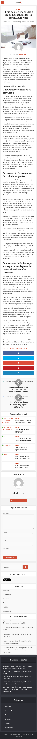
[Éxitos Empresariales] (18, 2)
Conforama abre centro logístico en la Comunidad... (22, 431)
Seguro (26, 348)
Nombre (6, 532)
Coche (6, 348)
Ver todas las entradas (18, 501)
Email (5, 540)
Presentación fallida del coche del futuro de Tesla (22, 457)
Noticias (18, 9)
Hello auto (19, 348)
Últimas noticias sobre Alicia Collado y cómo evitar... (22, 467)
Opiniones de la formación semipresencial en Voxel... (23, 421)
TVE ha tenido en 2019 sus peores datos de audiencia (23, 439)
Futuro (12, 348)
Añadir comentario (28, 22)
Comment (6, 513)
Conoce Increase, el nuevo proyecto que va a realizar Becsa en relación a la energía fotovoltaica (17, 650)
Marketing (17, 22)
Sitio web (6, 549)
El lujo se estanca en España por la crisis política (21, 449)
